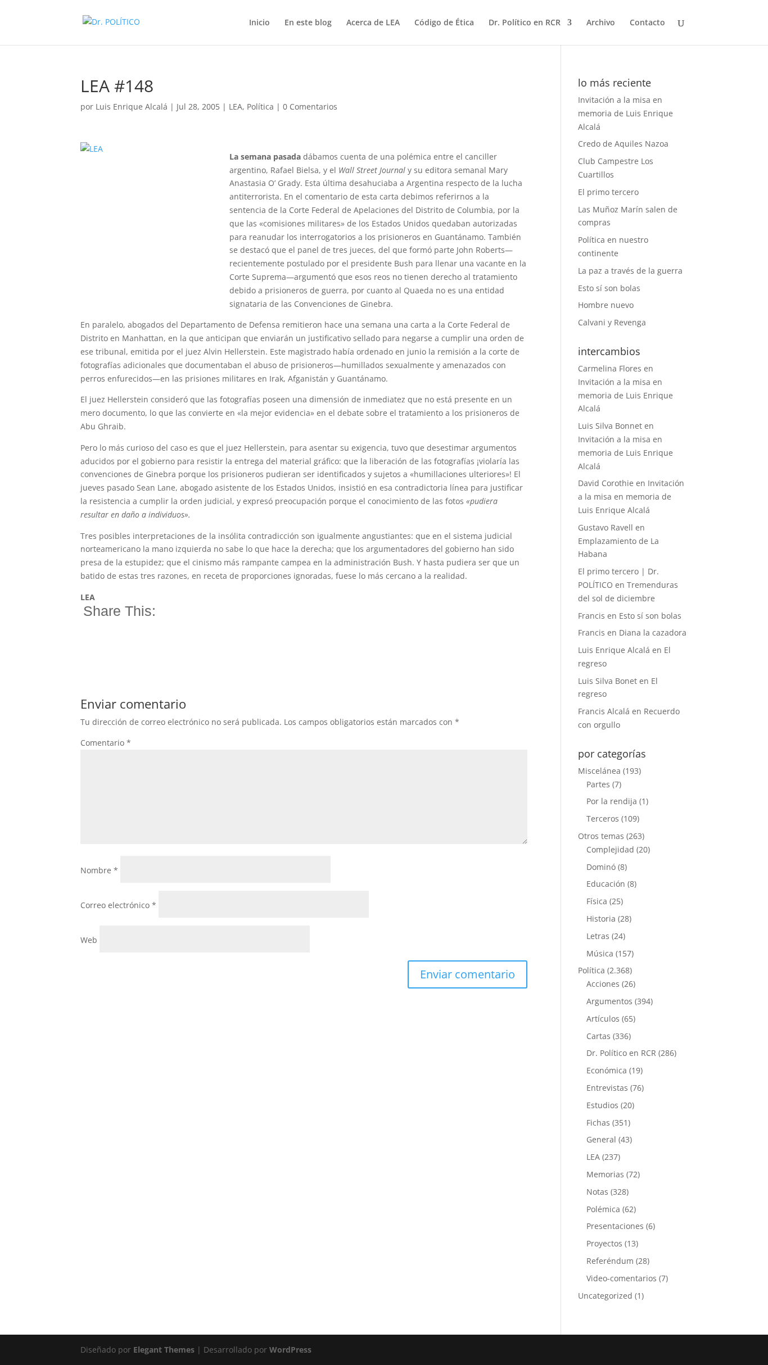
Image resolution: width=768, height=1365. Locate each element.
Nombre (99, 870)
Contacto (647, 23)
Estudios (602, 1105)
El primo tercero (608, 192)
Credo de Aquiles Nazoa (623, 143)
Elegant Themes (164, 1349)
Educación (605, 883)
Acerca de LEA (373, 23)
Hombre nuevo (606, 305)
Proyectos (604, 1243)
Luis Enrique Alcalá (132, 106)
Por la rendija (611, 801)
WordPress (290, 1349)
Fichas (598, 1122)
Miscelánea (599, 770)
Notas (597, 1191)
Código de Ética (444, 23)
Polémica (603, 1209)
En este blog (308, 23)
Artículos (603, 1018)
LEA (235, 106)
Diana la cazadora (652, 632)
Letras (597, 936)
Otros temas (601, 836)
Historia (601, 918)
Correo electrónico (118, 905)
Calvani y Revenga (612, 322)
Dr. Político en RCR (525, 23)
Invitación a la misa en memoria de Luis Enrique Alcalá (625, 113)
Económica (606, 1070)
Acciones (603, 983)
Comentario (105, 742)
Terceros (602, 818)
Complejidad (610, 849)
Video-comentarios (621, 1278)
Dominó (601, 866)
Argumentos (609, 1001)
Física (596, 901)
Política (260, 106)
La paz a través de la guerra (630, 270)
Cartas (598, 1036)
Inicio (259, 23)
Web (88, 940)
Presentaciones (615, 1226)
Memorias (605, 1174)
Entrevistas (607, 1087)
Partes (598, 784)
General (601, 1139)
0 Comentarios (310, 106)
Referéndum (610, 1260)
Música (599, 953)
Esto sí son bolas (609, 288)
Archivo (600, 23)
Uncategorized (605, 1295)
